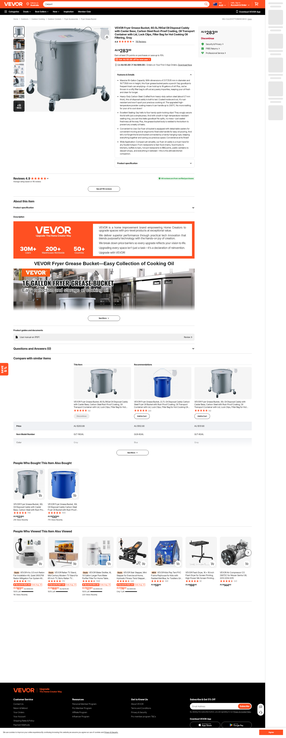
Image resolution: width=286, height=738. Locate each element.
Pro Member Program (82, 708)
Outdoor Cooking (38, 19)
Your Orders (18, 712)
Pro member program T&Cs (143, 716)
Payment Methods (21, 725)
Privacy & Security (139, 712)
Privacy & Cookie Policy (242, 712)
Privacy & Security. (111, 732)
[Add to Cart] (40, 495)
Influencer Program (80, 716)
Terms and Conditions (141, 708)
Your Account (19, 716)
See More (131, 453)
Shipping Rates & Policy (23, 720)
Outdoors (24, 19)
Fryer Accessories (71, 19)
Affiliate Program (79, 712)
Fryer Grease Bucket (88, 19)
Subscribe (244, 706)
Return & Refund (20, 708)
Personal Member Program (84, 704)
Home (15, 19)
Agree (271, 732)
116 (33, 181)
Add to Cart (142, 416)
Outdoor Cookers (54, 19)
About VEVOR (137, 704)
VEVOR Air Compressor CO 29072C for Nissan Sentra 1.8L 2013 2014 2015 (233, 575)
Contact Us (18, 704)
